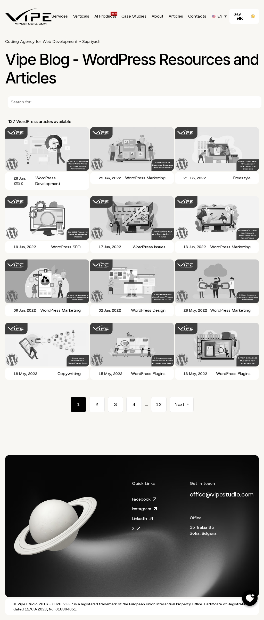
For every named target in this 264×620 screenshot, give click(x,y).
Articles (176, 16)
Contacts (197, 16)
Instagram (141, 508)
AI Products (105, 16)
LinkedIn (139, 518)
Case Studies (133, 16)
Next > (182, 404)
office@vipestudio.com (222, 494)
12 (159, 404)
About (157, 16)
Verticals (81, 16)
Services (60, 16)
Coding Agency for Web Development (41, 41)
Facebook (141, 499)
